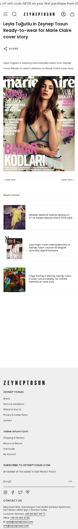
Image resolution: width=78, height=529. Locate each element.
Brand (6, 398)
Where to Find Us (12, 409)
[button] (14, 14)
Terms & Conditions (13, 404)
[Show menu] (5, 14)
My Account (9, 454)
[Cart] (72, 14)
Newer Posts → (68, 180)
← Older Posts (9, 180)
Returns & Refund (12, 443)
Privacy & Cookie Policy (15, 415)
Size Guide (9, 449)
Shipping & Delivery (14, 437)
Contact (7, 420)
